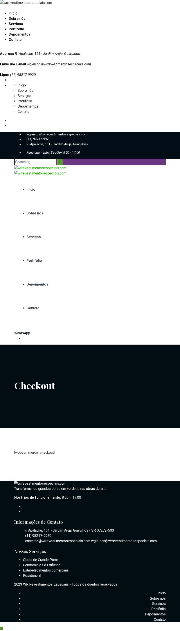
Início (13, 13)
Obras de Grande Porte (40, 560)
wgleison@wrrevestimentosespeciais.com (59, 64)
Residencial (32, 575)
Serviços (16, 24)
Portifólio (16, 29)
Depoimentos (20, 34)
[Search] (60, 162)
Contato (15, 40)
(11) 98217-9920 (38, 139)
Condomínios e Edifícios (42, 565)
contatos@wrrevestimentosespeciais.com (57, 541)
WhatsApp (22, 333)
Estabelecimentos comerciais (46, 570)
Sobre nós (17, 18)
